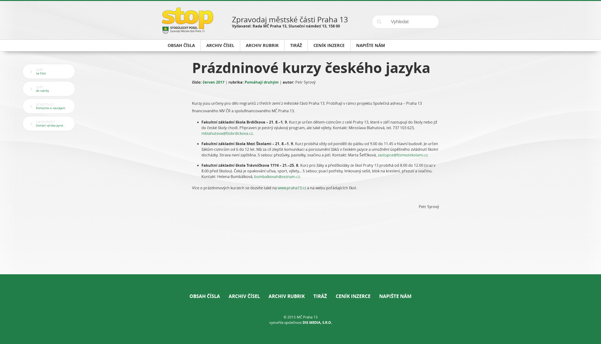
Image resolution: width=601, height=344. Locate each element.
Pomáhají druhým (262, 82)
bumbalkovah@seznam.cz (277, 176)
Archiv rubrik (287, 296)
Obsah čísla (204, 296)
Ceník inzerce (353, 296)
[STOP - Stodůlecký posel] (187, 32)
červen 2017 (213, 82)
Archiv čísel (244, 296)
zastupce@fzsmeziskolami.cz (403, 155)
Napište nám (395, 296)
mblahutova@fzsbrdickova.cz (227, 133)
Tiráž (320, 296)
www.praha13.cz (292, 187)
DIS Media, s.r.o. (317, 322)
